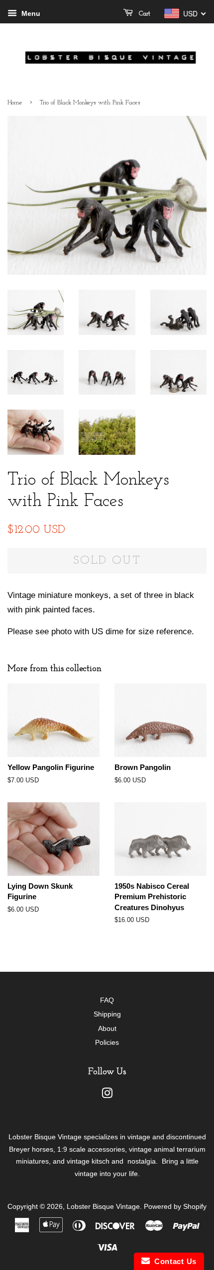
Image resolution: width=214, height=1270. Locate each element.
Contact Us (173, 1261)
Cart (143, 13)
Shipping (107, 1014)
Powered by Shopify (175, 1206)
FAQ (107, 1000)
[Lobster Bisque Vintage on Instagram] (107, 1095)
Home (14, 102)
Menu (29, 13)
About (107, 1028)
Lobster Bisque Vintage (103, 1206)
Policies (107, 1042)
